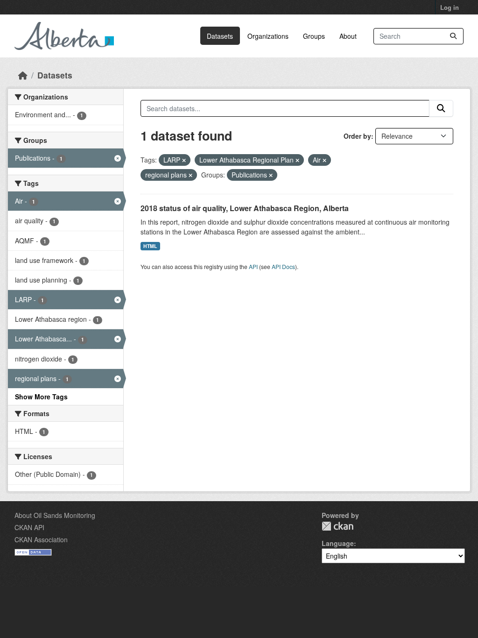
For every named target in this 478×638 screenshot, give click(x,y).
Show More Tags (41, 396)
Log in (449, 7)
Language (338, 543)
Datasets (220, 36)
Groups (314, 36)
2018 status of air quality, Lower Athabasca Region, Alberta (245, 208)
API (253, 266)
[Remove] (184, 160)
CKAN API (29, 527)
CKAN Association (41, 539)
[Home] (23, 75)
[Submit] (453, 36)
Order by (357, 136)
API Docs (283, 266)
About (348, 36)
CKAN (337, 526)
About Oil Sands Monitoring (54, 515)
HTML (150, 245)
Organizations (267, 36)
